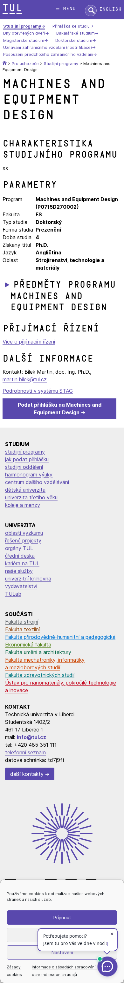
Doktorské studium (73, 40)
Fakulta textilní (22, 629)
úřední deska (20, 556)
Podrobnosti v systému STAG (38, 391)
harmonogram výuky (28, 474)
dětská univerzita (25, 490)
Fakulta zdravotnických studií (39, 675)
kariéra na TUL (22, 563)
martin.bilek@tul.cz (25, 379)
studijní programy (25, 452)
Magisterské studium (23, 40)
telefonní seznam (25, 752)
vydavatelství (21, 586)
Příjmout (62, 917)
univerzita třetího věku (31, 497)
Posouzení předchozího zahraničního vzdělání (48, 54)
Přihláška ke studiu (71, 26)
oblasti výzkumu (24, 533)
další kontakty (27, 774)
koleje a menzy (22, 505)
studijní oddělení (24, 467)
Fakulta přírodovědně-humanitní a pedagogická (60, 637)
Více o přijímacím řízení (29, 341)
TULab (13, 594)
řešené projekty (23, 540)
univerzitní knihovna (28, 578)
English (110, 9)
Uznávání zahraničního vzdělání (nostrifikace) (47, 47)
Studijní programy (22, 26)
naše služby (19, 571)
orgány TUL (19, 548)
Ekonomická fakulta (28, 644)
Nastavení (62, 952)
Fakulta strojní (21, 622)
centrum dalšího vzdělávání (37, 482)
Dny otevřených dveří (24, 33)
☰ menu (66, 9)
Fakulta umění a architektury (38, 652)
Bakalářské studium (75, 33)
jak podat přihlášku (27, 459)
